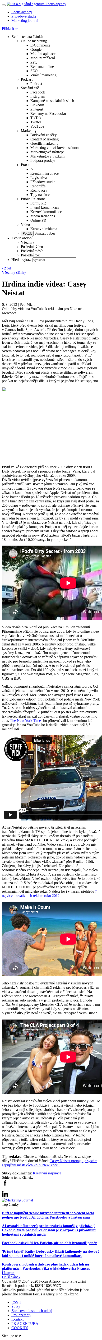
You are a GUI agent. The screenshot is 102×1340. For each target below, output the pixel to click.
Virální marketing (43, 75)
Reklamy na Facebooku (48, 113)
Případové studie (23, 16)
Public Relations (33, 199)
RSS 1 (16, 1302)
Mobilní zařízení (42, 58)
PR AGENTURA (24, 1323)
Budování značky (43, 135)
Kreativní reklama (43, 229)
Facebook (37, 92)
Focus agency (21, 12)
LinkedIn (37, 105)
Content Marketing (44, 139)
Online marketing (34, 41)
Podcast (26, 79)
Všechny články (14, 272)
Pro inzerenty (21, 1315)
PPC (33, 62)
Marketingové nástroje (47, 152)
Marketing (28, 131)
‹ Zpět (6, 268)
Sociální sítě (30, 88)
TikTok (35, 118)
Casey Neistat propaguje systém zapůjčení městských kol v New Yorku (49, 1163)
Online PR (38, 220)
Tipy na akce (40, 195)
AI (32, 169)
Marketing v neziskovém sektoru (54, 148)
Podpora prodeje (42, 160)
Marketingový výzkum (47, 156)
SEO (34, 71)
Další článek (11, 1277)
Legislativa (38, 178)
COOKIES (19, 1328)
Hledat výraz (21, 260)
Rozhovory (38, 190)
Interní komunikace (44, 207)
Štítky (15, 1306)
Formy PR (38, 203)
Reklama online (42, 67)
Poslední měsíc (32, 251)
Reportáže (38, 186)
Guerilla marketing (44, 143)
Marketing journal (24, 21)
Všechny (27, 242)
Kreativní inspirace (44, 173)
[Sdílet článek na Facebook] (5, 1184)
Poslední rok (30, 255)
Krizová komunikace (46, 212)
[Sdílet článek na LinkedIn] (5, 1196)
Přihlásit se (10, 29)
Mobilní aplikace (43, 54)
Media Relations (42, 216)
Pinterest (36, 109)
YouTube (37, 126)
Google (36, 49)
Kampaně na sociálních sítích (52, 101)
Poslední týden (32, 247)
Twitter (35, 122)
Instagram (37, 96)
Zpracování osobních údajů (31, 1311)
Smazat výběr (44, 233)
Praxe (25, 165)
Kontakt (17, 1319)
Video (25, 225)
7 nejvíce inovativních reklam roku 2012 (49, 893)
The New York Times (25, 721)
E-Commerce (40, 45)
